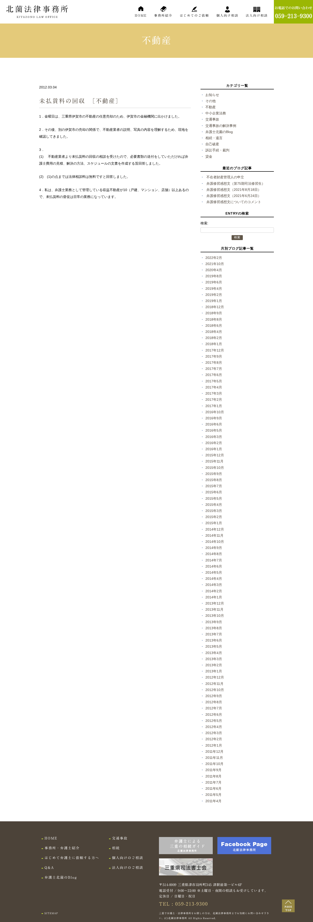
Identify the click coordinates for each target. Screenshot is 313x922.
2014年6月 (213, 566)
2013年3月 (213, 659)
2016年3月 (213, 437)
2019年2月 (213, 295)
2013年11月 (214, 609)
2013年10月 (214, 616)
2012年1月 (213, 745)
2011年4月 (213, 801)
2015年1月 (213, 523)
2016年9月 (213, 418)
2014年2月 (213, 591)
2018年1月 (213, 344)
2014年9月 (213, 548)
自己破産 (212, 144)
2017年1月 (213, 406)
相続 (116, 848)
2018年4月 (213, 332)
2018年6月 (213, 326)
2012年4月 (213, 727)
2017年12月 (214, 350)
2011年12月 (214, 751)
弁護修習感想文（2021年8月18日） (233, 190)
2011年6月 (213, 788)
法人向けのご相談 (127, 867)
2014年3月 (213, 585)
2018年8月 (213, 319)
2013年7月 (213, 634)
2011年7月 (213, 782)
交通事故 (212, 119)
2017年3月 (213, 393)
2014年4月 (213, 579)
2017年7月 (213, 369)
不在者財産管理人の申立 (225, 177)
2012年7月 (213, 708)
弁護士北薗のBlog (219, 132)
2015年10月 (214, 468)
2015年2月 (213, 517)
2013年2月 (213, 665)
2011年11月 (214, 758)
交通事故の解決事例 (220, 126)
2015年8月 (213, 480)
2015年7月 (213, 486)
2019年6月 (213, 282)
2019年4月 (213, 289)
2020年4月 (213, 270)
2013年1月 (213, 671)
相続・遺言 (214, 138)
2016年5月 (213, 430)
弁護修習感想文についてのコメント (233, 202)
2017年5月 (213, 381)
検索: (204, 223)
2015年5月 (213, 498)
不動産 (210, 107)
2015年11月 (214, 461)
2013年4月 (213, 653)
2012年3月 (213, 733)
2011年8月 (213, 776)
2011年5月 (213, 795)
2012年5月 (213, 721)
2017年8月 (213, 362)
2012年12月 (214, 677)
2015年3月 (213, 511)
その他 (210, 101)
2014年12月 (214, 529)
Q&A (49, 867)
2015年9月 (213, 474)
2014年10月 (214, 542)
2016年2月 (213, 443)
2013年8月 (213, 628)
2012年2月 (213, 739)
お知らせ (212, 95)
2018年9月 (213, 313)
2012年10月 (214, 690)
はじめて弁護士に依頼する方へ (72, 858)
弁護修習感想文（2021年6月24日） (233, 196)
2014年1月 (213, 597)
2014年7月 (213, 560)
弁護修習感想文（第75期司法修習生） (235, 183)
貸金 (208, 156)
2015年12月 (214, 455)
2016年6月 (213, 424)
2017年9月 (213, 356)
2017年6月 (213, 375)
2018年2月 (213, 338)
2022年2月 (213, 258)
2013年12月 (214, 603)
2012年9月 (213, 696)
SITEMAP (51, 913)
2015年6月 (213, 492)
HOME (141, 15)
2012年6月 (213, 714)
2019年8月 (213, 276)
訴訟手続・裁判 (217, 150)
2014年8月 (213, 554)
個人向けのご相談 (127, 858)
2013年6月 (213, 640)
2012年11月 (214, 684)
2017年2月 (213, 399)
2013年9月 (213, 622)
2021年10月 (214, 264)
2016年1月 (213, 449)
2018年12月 (214, 307)
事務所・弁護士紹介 (62, 848)
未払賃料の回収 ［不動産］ (80, 101)
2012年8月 (213, 702)
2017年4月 (213, 387)
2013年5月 (213, 646)
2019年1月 (213, 301)
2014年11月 (214, 535)
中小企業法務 (215, 113)
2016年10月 (214, 412)
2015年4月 (213, 505)
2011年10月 (214, 764)
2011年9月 (213, 770)
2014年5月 (213, 572)
